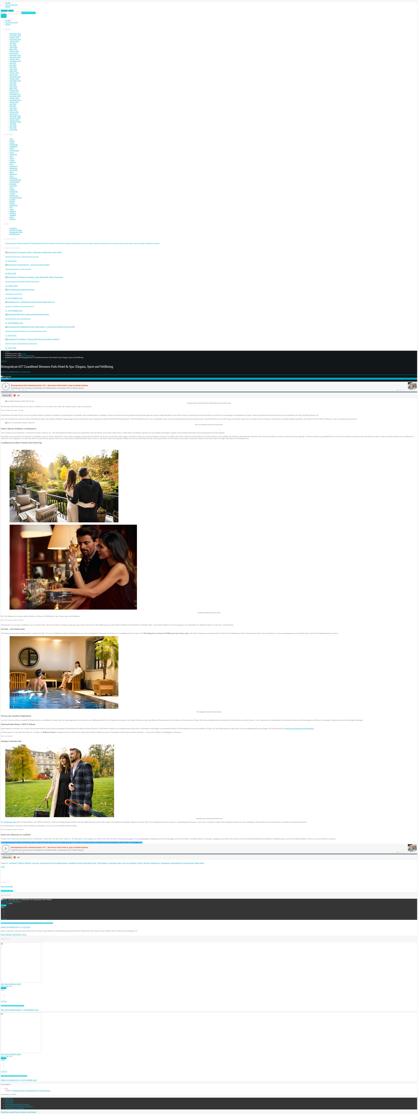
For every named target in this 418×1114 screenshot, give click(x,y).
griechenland (74, 243)
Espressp (46, 243)
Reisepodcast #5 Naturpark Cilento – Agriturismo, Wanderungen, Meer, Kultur (22, 256)
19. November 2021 (14, 298)
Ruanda (12, 201)
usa (138, 243)
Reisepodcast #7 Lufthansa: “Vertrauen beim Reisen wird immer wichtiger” (21, 343)
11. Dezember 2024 (30, 1010)
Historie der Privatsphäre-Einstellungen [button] (19, 1106)
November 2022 (15, 77)
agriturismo (8, 243)
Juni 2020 (13, 126)
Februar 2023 (14, 73)
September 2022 (15, 81)
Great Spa (35, 863)
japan (86, 243)
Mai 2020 (13, 128)
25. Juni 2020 (10, 261)
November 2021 (15, 96)
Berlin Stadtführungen (37, 243)
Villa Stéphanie (102, 863)
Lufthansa (90, 243)
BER (30, 243)
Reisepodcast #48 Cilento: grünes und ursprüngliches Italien (18, 318)
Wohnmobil (14, 192)
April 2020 (13, 130)
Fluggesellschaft (15, 180)
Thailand (13, 215)
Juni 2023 (13, 65)
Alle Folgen (11, 5)
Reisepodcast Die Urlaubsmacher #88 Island (12, 1005)
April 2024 (13, 47)
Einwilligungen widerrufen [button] (14, 1108)
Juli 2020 (13, 124)
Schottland (13, 147)
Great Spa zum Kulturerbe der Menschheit (299, 729)
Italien (12, 149)
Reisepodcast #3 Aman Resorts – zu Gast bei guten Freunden (18, 269)
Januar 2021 (14, 114)
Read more (13, 935)
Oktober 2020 (14, 120)
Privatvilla (13, 186)
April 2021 (13, 108)
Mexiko (12, 203)
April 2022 (13, 87)
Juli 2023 (13, 63)
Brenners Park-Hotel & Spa (86, 863)
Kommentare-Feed (16, 232)
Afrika (12, 143)
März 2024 (13, 49)
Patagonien (13, 166)
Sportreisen (14, 170)
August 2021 (14, 102)
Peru (11, 207)
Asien (12, 209)
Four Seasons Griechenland (63, 243)
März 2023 (13, 71)
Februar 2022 (14, 90)
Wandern (142, 243)
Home (8, 3)
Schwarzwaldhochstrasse (58, 863)
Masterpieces (155, 863)
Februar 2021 (14, 112)
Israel (11, 164)
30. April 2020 (11, 286)
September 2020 (15, 122)
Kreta (11, 188)
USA (11, 139)
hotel (79, 243)
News (7, 7)
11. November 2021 (14, 311)
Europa (12, 141)
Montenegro (14, 196)
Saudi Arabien (14, 182)
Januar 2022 (14, 92)
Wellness (13, 211)
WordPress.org (15, 234)
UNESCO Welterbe (24, 863)
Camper (12, 194)
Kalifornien (14, 205)
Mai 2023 (13, 67)
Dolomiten (13, 178)
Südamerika (14, 145)
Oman (12, 217)
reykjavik (121, 243)
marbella (96, 243)
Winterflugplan (149, 243)
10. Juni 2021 (24, 927)
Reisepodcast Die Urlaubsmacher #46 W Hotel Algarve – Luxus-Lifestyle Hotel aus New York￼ (25, 331)
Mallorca (13, 162)
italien (82, 243)
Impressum (9, 1099)
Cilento (12, 160)
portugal (116, 243)
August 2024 (14, 41)
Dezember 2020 (15, 116)
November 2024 (15, 36)
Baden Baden (199, 863)
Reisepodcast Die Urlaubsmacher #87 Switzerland (14, 1076)
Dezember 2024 (15, 34)
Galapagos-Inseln (16, 198)
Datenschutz (9, 1100)
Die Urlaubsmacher (28, 355)
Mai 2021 (13, 106)
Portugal (12, 219)
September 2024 (15, 39)
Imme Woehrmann (10, 372)
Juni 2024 (13, 45)
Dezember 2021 (15, 94)
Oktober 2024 (14, 38)
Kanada (12, 190)
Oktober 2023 (14, 59)
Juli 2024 (13, 43)
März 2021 (13, 110)
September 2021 (15, 100)
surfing (135, 243)
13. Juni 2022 (10, 335)
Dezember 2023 (15, 55)
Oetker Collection (143, 863)
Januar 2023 (14, 75)
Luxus (12, 152)
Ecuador (12, 200)
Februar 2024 (14, 51)
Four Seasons (52, 243)
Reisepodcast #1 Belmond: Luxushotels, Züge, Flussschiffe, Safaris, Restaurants (22, 281)
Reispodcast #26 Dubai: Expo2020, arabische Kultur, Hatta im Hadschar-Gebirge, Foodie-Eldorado (27, 923)
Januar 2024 (14, 53)
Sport (11, 172)
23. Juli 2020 (10, 348)
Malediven (13, 174)
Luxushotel (13, 863)
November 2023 (15, 57)
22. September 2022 (14, 323)
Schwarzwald (44, 863)
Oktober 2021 (14, 98)
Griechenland (14, 151)
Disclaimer (9, 1102)
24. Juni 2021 (24, 372)
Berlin (12, 158)
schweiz (126, 243)
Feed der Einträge (16, 230)
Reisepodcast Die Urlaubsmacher (182, 863)
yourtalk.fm (156, 243)
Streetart (131, 243)
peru (112, 243)
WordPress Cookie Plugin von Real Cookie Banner (18, 1112)
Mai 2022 (13, 85)
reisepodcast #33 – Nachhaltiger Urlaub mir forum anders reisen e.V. (19, 306)
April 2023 (13, 69)
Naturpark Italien (103, 243)
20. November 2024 (28, 1080)
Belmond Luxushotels (22, 243)
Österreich (13, 154)
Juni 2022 (13, 83)
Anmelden (13, 228)
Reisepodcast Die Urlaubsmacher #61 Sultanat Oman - (32, 1091)
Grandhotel (72, 863)
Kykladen (13, 184)
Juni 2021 (13, 104)
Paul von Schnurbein (129, 863)
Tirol (11, 156)
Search (28, 13)
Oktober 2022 (14, 79)
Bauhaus (14, 243)
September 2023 (15, 61)
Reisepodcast (165, 863)
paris (109, 243)
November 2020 (15, 118)
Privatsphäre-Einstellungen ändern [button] (17, 1104)
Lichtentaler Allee (10, 822)
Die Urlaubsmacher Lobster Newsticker (13, 294)
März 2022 (13, 88)
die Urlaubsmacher (11, 1010)
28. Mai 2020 (10, 273)
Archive (7, 891)
